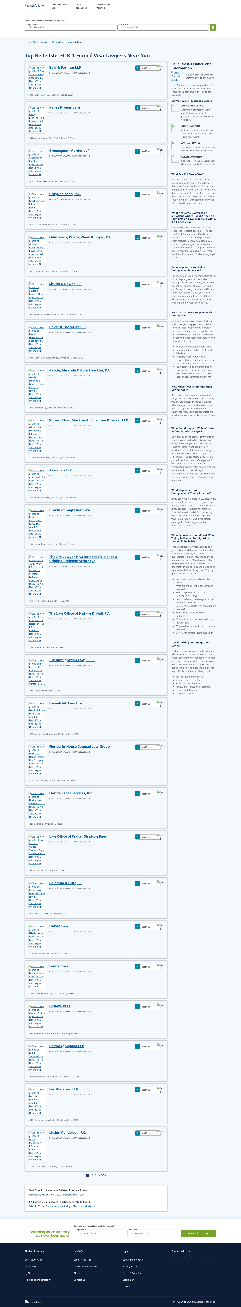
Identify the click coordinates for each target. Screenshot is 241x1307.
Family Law (55, 1194)
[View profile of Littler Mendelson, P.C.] (37, 1145)
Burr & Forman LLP (65, 67)
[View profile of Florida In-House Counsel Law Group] (37, 760)
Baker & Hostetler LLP (67, 327)
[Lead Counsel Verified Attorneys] (177, 76)
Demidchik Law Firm (66, 703)
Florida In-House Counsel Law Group (79, 746)
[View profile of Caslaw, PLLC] (37, 1016)
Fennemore (58, 966)
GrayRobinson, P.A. (65, 193)
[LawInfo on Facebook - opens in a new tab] (174, 1258)
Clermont (78, 1206)
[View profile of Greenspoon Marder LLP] (37, 162)
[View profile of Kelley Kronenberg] (37, 119)
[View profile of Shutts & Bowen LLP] (37, 295)
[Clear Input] (113, 27)
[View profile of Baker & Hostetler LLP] (37, 338)
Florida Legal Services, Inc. (71, 793)
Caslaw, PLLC (60, 1006)
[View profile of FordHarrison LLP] (37, 1101)
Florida (69, 42)
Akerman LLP (60, 470)
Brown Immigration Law (69, 510)
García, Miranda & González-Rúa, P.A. (80, 370)
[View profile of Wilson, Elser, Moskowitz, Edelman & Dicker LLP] (37, 435)
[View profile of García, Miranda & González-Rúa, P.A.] (37, 385)
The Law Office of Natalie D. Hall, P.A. (80, 613)
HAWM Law (58, 926)
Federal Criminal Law (73, 1194)
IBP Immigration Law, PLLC (72, 660)
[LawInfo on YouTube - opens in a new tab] (200, 1258)
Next (101, 1175)
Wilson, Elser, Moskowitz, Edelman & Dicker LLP (88, 420)
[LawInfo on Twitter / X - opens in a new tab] (187, 1258)
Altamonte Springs (62, 1206)
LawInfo (78, 1251)
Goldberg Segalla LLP (66, 1046)
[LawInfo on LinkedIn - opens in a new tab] (213, 1258)
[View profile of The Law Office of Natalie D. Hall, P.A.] (37, 626)
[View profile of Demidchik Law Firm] (37, 715)
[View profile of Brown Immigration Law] (37, 523)
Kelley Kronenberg (64, 107)
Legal (126, 1251)
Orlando (32, 1206)
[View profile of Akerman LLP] (37, 480)
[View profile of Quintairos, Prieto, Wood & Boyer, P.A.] (37, 250)
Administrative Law (38, 1194)
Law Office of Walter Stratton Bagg (78, 836)
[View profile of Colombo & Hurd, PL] (37, 894)
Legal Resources (81, 6)
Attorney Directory (41, 42)
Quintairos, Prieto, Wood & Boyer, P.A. (80, 237)
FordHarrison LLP (63, 1089)
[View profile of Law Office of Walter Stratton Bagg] (37, 849)
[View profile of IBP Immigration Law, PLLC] (37, 671)
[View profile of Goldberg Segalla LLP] (37, 1057)
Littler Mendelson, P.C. (67, 1132)
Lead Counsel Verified (103, 6)
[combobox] (70, 27)
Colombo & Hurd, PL (65, 883)
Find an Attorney (34, 1251)
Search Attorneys (198, 1233)
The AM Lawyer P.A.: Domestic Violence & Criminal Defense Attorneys (83, 558)
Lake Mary (89, 1206)
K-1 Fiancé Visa (57, 42)
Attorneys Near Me (62, 6)
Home (27, 42)
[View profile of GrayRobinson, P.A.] (37, 205)
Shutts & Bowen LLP (65, 283)
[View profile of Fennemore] (37, 976)
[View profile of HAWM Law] (37, 936)
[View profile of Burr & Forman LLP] (37, 77)
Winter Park (44, 1206)
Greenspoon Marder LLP (69, 150)
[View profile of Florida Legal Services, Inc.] (37, 804)
